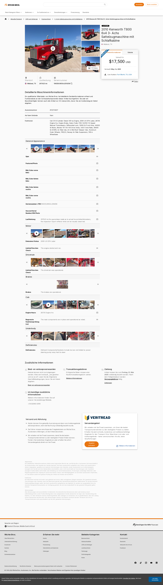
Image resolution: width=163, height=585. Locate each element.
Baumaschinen (86, 538)
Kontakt (155, 525)
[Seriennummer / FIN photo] (97, 204)
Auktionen (28, 12)
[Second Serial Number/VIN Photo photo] (97, 211)
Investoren (7, 545)
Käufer (45, 538)
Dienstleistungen (60, 12)
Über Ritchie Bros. (9, 538)
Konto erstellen (152, 4)
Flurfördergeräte (86, 554)
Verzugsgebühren (111, 379)
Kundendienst (124, 538)
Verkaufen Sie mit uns (126, 545)
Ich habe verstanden (155, 579)
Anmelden (139, 4)
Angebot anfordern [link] (91, 444)
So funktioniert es (43, 12)
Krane (83, 558)
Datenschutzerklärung (11, 566)
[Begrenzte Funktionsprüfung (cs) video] (97, 319)
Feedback (123, 548)
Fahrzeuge (84, 551)
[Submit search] (105, 4)
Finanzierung (75, 12)
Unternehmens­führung (11, 542)
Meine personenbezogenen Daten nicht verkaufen (48, 566)
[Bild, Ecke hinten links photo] (97, 179)
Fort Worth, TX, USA (124, 74)
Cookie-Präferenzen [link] (71, 566)
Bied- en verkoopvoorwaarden (39, 385)
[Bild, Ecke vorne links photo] (97, 170)
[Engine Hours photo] (97, 313)
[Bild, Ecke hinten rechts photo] (97, 187)
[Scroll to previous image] (27, 148)
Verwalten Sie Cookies (129, 578)
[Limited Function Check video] (97, 248)
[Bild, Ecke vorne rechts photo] (97, 195)
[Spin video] (97, 156)
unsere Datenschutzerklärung (11, 580)
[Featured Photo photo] (97, 163)
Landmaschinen (86, 548)
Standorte (86, 12)
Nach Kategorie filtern (12, 12)
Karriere (7, 548)
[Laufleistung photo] (97, 219)
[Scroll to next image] (98, 148)
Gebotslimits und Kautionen (50, 548)
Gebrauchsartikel (86, 542)
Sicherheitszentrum (10, 554)
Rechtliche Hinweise (25, 566)
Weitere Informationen (74, 378)
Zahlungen (108, 383)
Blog (6, 551)
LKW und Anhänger (87, 545)
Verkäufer (45, 542)
